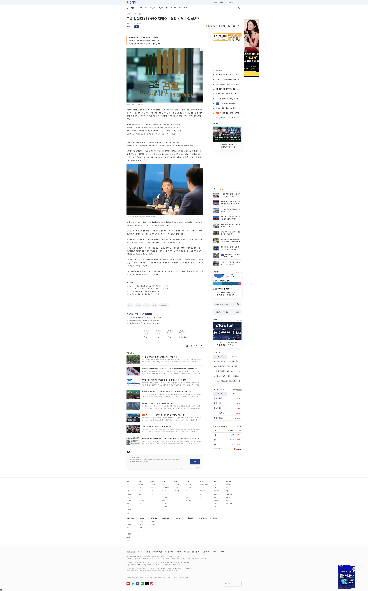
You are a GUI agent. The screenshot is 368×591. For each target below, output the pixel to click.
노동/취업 (160, 8)
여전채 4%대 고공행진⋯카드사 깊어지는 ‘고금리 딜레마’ (145, 323)
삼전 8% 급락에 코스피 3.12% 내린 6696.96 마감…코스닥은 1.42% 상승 (167, 392)
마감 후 (228, 497)
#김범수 (130, 305)
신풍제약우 (219, 398)
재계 (163, 484)
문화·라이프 (130, 518)
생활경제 (176, 491)
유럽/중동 (188, 500)
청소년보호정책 (169, 552)
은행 (139, 488)
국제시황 (129, 510)
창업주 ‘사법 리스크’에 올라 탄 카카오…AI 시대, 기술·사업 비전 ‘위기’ (148, 289)
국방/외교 (202, 491)
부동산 (152, 481)
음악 (128, 531)
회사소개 (140, 552)
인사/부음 (173, 8)
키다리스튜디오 (220, 413)
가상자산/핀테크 (142, 500)
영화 (128, 527)
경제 (175, 481)
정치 (201, 481)
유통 (163, 500)
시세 (128, 491)
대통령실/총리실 (204, 484)
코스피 (220, 393)
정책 (151, 491)
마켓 (128, 481)
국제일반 (188, 488)
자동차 (164, 491)
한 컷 (139, 531)
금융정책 (140, 484)
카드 (139, 497)
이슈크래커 (141, 521)
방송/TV (129, 524)
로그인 (215, 2)
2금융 (139, 494)
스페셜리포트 (165, 518)
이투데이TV (153, 518)
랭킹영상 (152, 524)
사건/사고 (152, 8)
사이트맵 (222, 552)
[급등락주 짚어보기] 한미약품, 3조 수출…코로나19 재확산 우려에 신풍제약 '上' (238, 99)
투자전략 (234, 356)
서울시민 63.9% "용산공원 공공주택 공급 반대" (157, 403)
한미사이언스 (219, 418)
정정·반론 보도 (195, 552)
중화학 (164, 494)
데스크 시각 (229, 494)
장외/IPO (129, 494)
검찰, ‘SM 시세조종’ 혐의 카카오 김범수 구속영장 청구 (144, 291)
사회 (133, 7)
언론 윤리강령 (150, 568)
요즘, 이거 (140, 524)
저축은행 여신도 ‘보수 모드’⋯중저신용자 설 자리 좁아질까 (145, 318)
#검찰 (154, 305)
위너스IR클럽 (189, 518)
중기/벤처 (164, 506)
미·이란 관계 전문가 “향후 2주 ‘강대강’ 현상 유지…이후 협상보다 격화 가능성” (240, 113)
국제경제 (188, 484)
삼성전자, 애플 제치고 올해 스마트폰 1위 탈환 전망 (230, 108)
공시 (128, 484)
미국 (187, 491)
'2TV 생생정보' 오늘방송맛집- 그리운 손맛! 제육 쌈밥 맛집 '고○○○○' (236, 94)
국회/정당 (202, 488)
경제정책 (176, 484)
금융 (139, 481)
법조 (141, 8)
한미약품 (218, 403)
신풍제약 (218, 408)
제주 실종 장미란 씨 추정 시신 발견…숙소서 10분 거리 (159, 357)
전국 (167, 8)
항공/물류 (164, 497)
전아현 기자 (130, 26)
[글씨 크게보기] (239, 26)
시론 (227, 491)
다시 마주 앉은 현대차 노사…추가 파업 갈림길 (156, 426)
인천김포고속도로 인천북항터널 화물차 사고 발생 (232, 103)
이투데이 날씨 (202, 518)
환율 (128, 506)
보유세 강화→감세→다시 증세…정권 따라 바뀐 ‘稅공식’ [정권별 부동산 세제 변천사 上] (170, 438)
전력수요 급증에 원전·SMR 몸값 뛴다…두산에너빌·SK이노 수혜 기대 (235, 79)
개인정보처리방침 (157, 552)
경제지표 (176, 488)
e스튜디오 (152, 521)
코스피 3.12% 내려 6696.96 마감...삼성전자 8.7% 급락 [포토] (227, 344)
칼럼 (227, 500)
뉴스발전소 (141, 518)
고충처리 (179, 552)
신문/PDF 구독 (232, 2)
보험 (139, 491)
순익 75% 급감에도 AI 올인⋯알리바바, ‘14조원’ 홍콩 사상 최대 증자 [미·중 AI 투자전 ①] (171, 368)
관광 (128, 521)
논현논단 (228, 484)
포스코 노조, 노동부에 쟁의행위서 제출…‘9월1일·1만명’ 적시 (164, 415)
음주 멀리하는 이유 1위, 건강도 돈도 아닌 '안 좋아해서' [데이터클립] (164, 380)
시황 (128, 488)
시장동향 (152, 484)
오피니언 (228, 481)
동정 (180, 8)
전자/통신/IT (165, 488)
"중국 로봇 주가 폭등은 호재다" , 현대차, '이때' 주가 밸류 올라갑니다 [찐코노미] (227, 146)
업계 (151, 488)
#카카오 (138, 305)
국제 (187, 481)
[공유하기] (224, 26)
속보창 (226, 2)
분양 (151, 494)
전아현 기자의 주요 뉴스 (136, 314)
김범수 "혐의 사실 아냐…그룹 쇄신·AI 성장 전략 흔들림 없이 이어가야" (148, 286)
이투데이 (129, 14)
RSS (239, 2)
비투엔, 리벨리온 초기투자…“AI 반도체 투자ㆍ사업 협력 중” (232, 118)
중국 (187, 494)
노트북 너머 (229, 503)
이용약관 (147, 552)
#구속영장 (146, 305)
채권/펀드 (129, 503)
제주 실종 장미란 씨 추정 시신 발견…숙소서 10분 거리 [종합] (233, 89)
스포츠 (128, 537)
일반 (185, 8)
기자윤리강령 (158, 568)
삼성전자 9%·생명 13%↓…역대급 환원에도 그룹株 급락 (232, 84)
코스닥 (234, 393)
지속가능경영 (213, 518)
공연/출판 (129, 534)
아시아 (188, 497)
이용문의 (186, 552)
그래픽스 (140, 527)
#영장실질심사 (163, 305)
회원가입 (221, 2)
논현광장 (228, 488)
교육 (146, 8)
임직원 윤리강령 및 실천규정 (170, 568)
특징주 (220, 356)
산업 (163, 481)
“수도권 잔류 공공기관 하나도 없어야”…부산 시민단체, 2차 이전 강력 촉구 (230, 196)
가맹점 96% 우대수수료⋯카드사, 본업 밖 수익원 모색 (144, 320)
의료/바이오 (165, 503)
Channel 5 (177, 518)
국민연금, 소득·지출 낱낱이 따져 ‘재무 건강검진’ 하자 (144, 294)
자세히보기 (148, 314)
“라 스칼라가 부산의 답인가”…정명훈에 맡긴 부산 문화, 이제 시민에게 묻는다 (230, 204)
